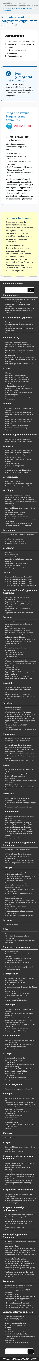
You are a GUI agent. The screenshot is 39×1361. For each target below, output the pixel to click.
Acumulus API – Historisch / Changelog (18, 739)
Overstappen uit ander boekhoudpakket (18, 470)
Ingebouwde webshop (12, 1246)
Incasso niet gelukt (11, 506)
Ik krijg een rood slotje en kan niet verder (18, 1180)
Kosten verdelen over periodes (15, 776)
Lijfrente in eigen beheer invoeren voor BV (19, 1221)
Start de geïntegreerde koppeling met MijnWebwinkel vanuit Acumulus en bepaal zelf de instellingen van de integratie (19, 1263)
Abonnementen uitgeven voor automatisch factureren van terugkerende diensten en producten (19, 310)
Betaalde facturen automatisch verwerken (19, 351)
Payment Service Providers (14, 515)
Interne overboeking (11, 557)
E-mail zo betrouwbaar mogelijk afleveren (18, 687)
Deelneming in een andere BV (15, 386)
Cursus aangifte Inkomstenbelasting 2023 (18, 581)
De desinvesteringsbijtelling (14, 874)
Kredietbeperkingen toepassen (15, 512)
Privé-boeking (9, 938)
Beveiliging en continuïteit (14, 539)
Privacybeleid (9, 727)
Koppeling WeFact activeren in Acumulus (19, 613)
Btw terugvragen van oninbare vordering (18, 497)
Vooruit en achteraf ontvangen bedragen (18, 397)
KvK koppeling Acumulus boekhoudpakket (19, 863)
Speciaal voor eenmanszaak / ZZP (16, 996)
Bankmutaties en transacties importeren (18, 419)
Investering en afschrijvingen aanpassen (18, 388)
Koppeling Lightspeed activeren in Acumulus (20, 1248)
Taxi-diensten (9, 1075)
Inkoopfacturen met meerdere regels (17, 1321)
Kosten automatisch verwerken (15, 1047)
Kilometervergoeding (12, 1067)
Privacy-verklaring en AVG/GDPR (16, 725)
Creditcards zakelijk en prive (14, 1022)
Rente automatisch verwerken (15, 1049)
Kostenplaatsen (10, 778)
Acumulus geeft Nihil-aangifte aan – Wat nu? (20, 1194)
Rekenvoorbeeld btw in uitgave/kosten (18, 486)
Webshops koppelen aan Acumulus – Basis (19, 364)
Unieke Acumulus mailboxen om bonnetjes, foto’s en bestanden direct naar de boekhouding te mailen (20, 359)
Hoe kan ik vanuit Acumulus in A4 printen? (19, 1215)
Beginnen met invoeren (13, 457)
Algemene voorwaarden (13, 708)
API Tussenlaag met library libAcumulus (18, 745)
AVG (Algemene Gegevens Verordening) (18, 712)
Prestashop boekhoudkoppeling (15, 1259)
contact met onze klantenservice (18, 1359)
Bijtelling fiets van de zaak (13, 1060)
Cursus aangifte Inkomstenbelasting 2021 (18, 577)
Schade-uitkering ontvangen (14, 1073)
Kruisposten (9, 561)
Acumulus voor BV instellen (14, 980)
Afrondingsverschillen (12, 481)
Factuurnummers (11, 657)
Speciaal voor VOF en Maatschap (16, 1000)
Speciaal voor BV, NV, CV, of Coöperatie (17, 993)
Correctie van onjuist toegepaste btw (17, 774)
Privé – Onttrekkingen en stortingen (17, 936)
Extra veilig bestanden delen (14, 541)
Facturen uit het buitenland (14, 654)
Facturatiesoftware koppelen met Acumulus (21, 6)
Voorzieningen (10, 399)
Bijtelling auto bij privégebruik (15, 1058)
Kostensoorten (9, 783)
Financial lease (10, 1062)
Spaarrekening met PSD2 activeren (16, 1031)
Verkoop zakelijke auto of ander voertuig (18, 1080)
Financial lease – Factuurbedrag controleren (19, 659)
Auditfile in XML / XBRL (13, 710)
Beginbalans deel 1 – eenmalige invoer (17, 377)
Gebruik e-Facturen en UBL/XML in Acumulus (20, 661)
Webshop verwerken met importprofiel (18, 1305)
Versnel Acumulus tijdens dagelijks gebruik (19, 915)
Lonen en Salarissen (11, 924)
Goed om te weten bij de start (14, 466)
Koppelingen (19, 3)
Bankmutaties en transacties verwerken (18, 421)
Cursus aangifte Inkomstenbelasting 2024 (18, 583)
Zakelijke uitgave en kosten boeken (16, 568)
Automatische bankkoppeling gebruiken (18, 344)
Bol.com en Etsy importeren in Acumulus (18, 1286)
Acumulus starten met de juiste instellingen (19, 978)
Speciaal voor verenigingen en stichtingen (19, 998)
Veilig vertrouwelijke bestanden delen (17, 909)
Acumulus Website (13, 283)
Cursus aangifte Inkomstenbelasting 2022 (18, 579)
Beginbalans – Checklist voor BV (15, 375)
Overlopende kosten (11, 390)
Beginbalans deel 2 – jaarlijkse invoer (17, 379)
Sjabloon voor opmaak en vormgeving (17, 676)
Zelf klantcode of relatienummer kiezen (18, 1185)
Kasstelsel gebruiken (12, 667)
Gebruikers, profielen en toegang (15, 543)
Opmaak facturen (13, 56)
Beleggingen (9, 423)
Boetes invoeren (10, 934)
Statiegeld (8, 1129)
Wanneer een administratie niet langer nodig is (20, 729)
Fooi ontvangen (10, 1196)
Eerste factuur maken (12, 464)
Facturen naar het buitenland (14, 652)
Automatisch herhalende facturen (16, 342)
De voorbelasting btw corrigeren (15, 800)
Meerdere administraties (13, 887)
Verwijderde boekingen (12, 565)
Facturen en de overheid (13, 646)
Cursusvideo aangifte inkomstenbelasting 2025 (20, 586)
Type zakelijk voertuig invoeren (15, 1078)
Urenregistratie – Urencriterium (15, 907)
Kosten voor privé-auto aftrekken (16, 1071)
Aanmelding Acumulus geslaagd (16, 872)
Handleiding (7, 3)
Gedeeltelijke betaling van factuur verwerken (20, 499)
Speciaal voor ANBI (11, 991)
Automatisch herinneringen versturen (17, 495)
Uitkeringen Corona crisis (13, 898)
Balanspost (8, 373)
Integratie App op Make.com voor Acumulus (19, 749)
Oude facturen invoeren (13, 468)
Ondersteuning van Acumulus (15, 838)
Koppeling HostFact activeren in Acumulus (19, 602)
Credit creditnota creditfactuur (15, 637)
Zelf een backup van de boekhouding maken (19, 333)
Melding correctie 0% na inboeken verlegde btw (20, 1198)
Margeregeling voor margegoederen (16, 563)
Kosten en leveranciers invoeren (15, 1323)
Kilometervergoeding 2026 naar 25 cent (18, 1069)
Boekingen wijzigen (11, 555)
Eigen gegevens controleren (14, 322)
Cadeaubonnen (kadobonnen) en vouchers (19, 1102)
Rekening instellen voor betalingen (16, 426)
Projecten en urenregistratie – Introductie (18, 1089)
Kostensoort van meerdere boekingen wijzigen (20, 780)
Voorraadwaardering (11, 1138)
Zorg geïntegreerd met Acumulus (20, 41)
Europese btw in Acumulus (14, 881)
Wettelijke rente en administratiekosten (18, 525)
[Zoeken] (31, 290)
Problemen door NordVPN (13, 960)
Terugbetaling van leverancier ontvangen (18, 1183)
